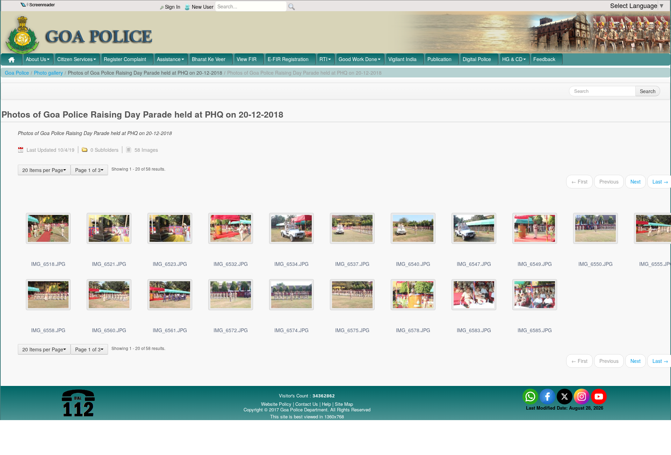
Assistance (169, 58)
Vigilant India (402, 58)
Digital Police (477, 58)
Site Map (344, 404)
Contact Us (306, 404)
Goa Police (17, 72)
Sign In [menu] (172, 6)
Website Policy (276, 404)
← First (579, 181)
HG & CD (512, 58)
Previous (609, 181)
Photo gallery (48, 72)
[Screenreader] (38, 3)
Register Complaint (125, 58)
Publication (439, 58)
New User (202, 6)
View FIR (247, 58)
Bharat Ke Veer (208, 58)
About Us (36, 58)
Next (635, 181)
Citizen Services (75, 58)
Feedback (544, 58)
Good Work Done (358, 58)
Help (327, 404)
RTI (323, 58)
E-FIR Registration (288, 58)
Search (648, 91)
